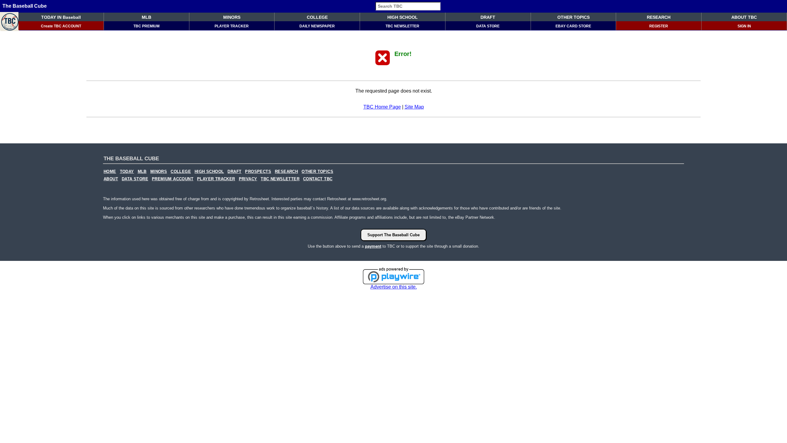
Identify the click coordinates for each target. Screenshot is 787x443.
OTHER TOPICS (573, 17)
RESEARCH (658, 17)
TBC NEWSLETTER (402, 26)
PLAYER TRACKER (232, 26)
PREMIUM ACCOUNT (172, 179)
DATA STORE (488, 26)
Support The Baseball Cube (393, 235)
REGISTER (658, 26)
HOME (110, 172)
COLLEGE (317, 17)
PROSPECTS (258, 172)
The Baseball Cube (24, 6)
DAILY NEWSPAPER (317, 26)
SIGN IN (744, 26)
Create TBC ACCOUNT (61, 26)
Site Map (414, 107)
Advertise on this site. (393, 286)
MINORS (231, 17)
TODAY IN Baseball (61, 17)
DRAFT (488, 17)
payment (373, 246)
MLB (146, 17)
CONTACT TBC (317, 179)
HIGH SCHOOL (402, 17)
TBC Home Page (382, 107)
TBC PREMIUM (146, 26)
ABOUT (111, 179)
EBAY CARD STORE (573, 26)
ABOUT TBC (744, 17)
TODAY (127, 172)
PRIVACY (248, 179)
